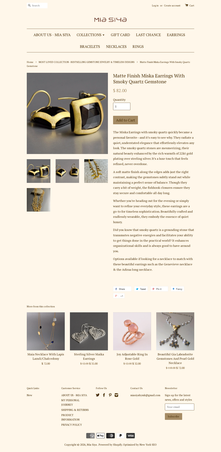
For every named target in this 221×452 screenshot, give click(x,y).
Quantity (119, 99)
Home (30, 62)
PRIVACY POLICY (71, 424)
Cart (191, 5)
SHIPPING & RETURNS (75, 410)
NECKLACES (116, 46)
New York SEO (148, 444)
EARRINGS (176, 34)
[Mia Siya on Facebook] (104, 395)
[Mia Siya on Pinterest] (110, 395)
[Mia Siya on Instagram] (116, 395)
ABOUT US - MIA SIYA (52, 34)
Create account (172, 5)
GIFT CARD (120, 34)
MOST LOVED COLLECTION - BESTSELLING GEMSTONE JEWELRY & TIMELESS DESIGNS (86, 62)
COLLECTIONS (89, 34)
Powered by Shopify (110, 444)
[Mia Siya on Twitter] (98, 395)
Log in (155, 5)
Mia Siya (92, 444)
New (29, 395)
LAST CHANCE (148, 34)
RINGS (138, 46)
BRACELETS (90, 46)
